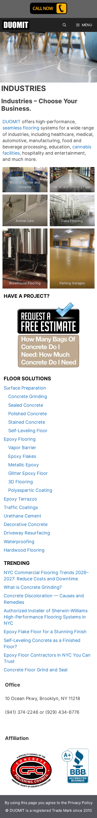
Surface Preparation (25, 388)
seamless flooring (20, 127)
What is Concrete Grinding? (33, 587)
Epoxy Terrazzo (20, 499)
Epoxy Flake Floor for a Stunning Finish (45, 631)
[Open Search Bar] (64, 25)
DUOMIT (11, 121)
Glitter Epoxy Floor (28, 473)
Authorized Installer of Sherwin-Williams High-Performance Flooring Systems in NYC (46, 617)
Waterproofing (19, 541)
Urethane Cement (22, 515)
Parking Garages (72, 283)
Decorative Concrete (26, 524)
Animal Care (25, 221)
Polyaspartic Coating (30, 490)
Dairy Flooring (72, 221)
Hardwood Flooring (24, 550)
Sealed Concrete (25, 405)
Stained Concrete (26, 422)
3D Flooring (20, 481)
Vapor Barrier (22, 447)
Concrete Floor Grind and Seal (35, 669)
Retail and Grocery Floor (72, 187)
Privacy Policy (80, 802)
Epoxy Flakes (22, 456)
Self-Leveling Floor (28, 430)
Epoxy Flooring (20, 439)
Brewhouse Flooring (25, 283)
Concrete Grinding (27, 396)
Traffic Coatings (21, 507)
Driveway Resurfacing (27, 532)
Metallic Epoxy (23, 464)
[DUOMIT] (15, 25)
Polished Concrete (27, 413)
